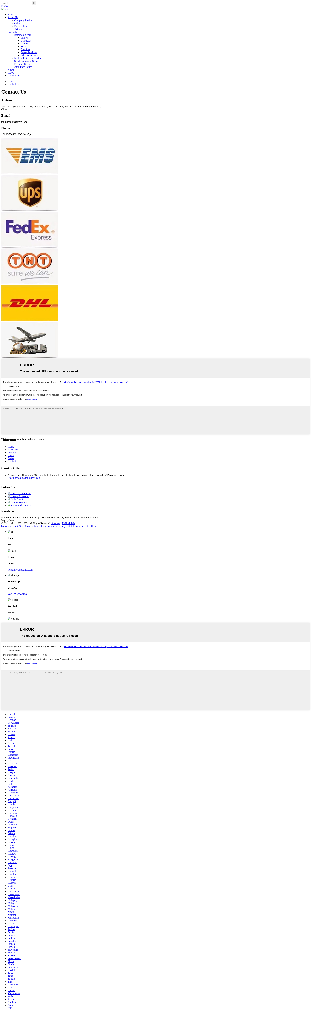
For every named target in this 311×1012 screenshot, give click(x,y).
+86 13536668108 (17, 594)
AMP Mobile (68, 523)
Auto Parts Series (23, 66)
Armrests (25, 43)
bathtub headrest (9, 526)
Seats (23, 46)
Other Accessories (30, 55)
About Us (13, 17)
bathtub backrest (75, 526)
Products (12, 32)
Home (11, 14)
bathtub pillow (39, 526)
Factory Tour (21, 26)
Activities (19, 29)
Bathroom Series (22, 34)
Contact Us (13, 75)
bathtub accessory (56, 526)
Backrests (26, 40)
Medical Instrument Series (27, 58)
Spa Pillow (24, 526)
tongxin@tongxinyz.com (20, 569)
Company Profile (23, 20)
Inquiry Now (8, 520)
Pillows (24, 37)
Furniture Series (22, 64)
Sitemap (55, 523)
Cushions (25, 49)
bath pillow (90, 526)
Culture (18, 23)
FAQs (11, 72)
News (11, 69)
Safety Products (29, 52)
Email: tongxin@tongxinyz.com (24, 478)
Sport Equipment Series (26, 61)
